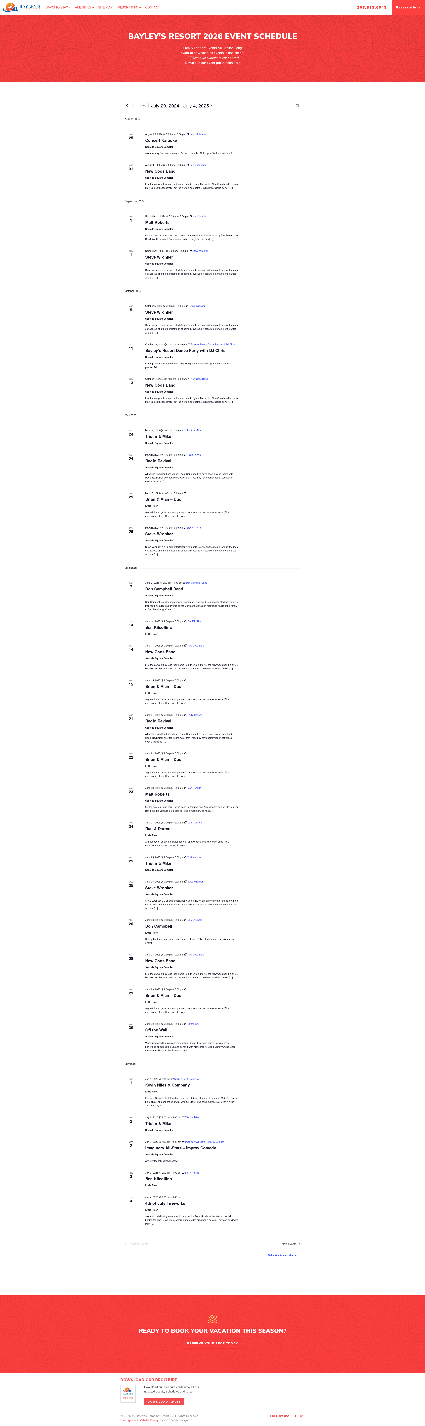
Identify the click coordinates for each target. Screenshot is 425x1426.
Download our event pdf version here (212, 63)
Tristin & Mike (158, 436)
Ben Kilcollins (158, 627)
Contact (152, 7)
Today (143, 105)
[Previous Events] (127, 105)
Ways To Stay (56, 7)
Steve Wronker (159, 257)
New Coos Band (160, 171)
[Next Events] (133, 105)
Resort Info (128, 7)
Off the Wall (156, 1030)
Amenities (83, 7)
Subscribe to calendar (280, 1255)
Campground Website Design (140, 1420)
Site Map (105, 7)
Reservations (408, 7)
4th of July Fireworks (165, 1203)
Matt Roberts (157, 222)
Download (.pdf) (164, 1402)
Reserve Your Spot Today (212, 1343)
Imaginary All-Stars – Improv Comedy (180, 1148)
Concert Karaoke (161, 140)
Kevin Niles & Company (167, 1085)
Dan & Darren (157, 828)
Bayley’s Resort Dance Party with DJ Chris (185, 350)
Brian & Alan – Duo (163, 499)
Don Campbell (158, 926)
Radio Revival (158, 461)
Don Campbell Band (164, 589)
